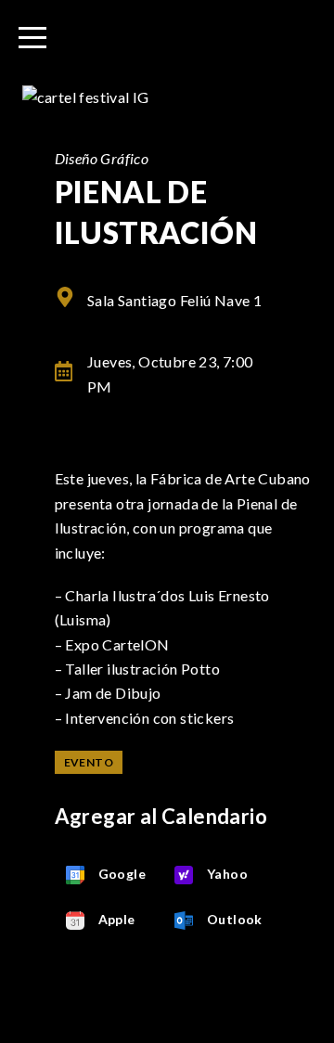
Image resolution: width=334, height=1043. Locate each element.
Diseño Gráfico (102, 158)
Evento (88, 762)
